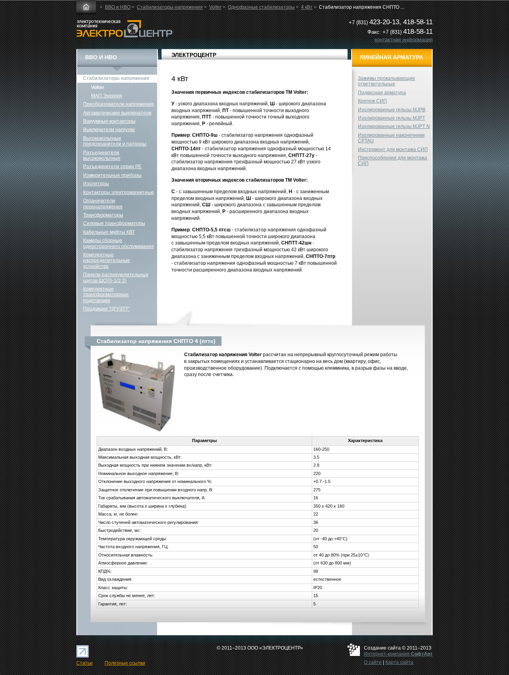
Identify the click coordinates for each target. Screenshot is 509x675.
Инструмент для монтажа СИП (393, 149)
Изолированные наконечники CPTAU (391, 138)
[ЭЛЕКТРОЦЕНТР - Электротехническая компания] (124, 36)
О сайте (373, 662)
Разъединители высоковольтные (101, 155)
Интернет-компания (398, 654)
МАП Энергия (106, 96)
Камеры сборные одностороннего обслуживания (118, 243)
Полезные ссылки (125, 663)
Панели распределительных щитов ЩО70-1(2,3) (115, 277)
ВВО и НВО (117, 7)
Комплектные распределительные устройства (106, 260)
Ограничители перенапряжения (102, 203)
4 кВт (307, 7)
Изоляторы (96, 183)
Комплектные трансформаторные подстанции (106, 294)
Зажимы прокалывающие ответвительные (386, 81)
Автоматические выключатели (117, 113)
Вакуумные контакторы (109, 121)
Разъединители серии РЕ (112, 166)
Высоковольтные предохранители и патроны (114, 141)
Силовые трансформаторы (114, 223)
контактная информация (404, 40)
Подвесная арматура (382, 92)
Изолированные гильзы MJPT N (394, 126)
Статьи (84, 663)
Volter (215, 7)
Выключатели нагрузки (109, 129)
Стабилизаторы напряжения (170, 7)
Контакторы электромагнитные (118, 192)
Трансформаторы (103, 215)
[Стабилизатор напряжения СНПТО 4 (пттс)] (136, 432)
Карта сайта (399, 662)
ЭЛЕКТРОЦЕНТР (193, 55)
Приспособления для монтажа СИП (392, 160)
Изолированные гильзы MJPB (391, 109)
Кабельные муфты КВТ (109, 232)
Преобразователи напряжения (118, 104)
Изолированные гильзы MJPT (391, 118)
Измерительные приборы (112, 175)
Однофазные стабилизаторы (261, 7)
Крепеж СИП (372, 101)
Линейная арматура (391, 57)
